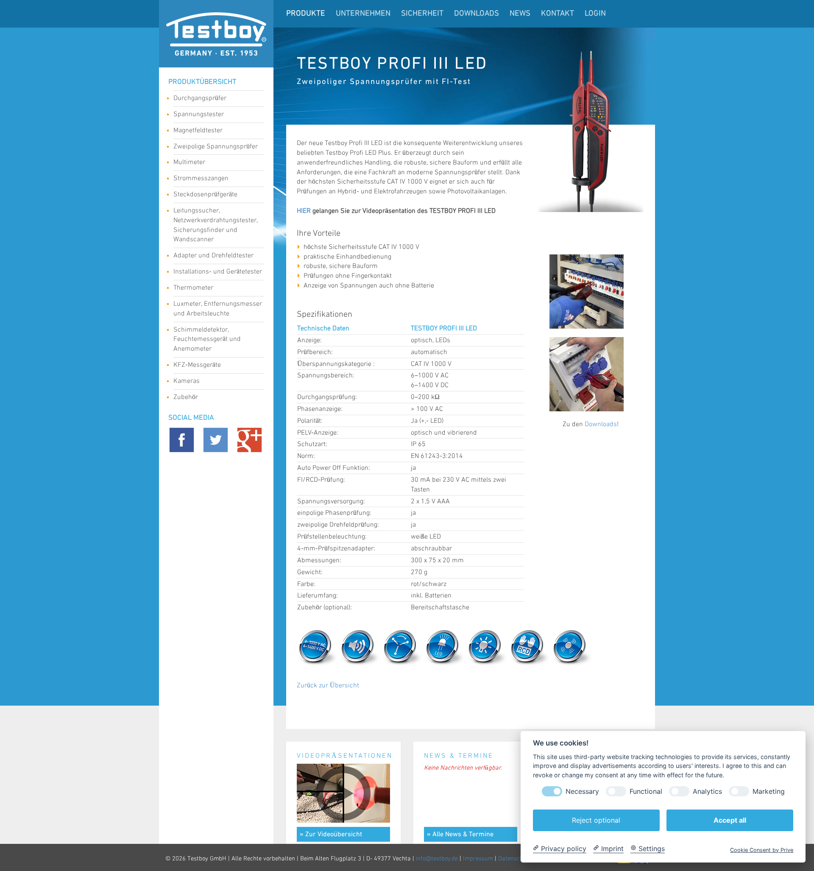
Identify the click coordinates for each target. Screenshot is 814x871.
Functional (646, 791)
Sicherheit (422, 14)
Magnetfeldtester (198, 130)
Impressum (478, 859)
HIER (304, 211)
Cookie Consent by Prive (761, 849)
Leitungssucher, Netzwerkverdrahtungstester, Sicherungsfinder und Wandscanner (215, 225)
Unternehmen (363, 14)
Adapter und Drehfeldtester (213, 255)
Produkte (305, 14)
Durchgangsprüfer (199, 98)
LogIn (595, 14)
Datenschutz (515, 859)
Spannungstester (198, 114)
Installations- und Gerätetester (217, 271)
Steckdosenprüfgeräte (205, 194)
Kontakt (557, 14)
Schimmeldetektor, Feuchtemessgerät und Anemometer (207, 339)
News (520, 14)
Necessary (582, 791)
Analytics (707, 791)
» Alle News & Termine (460, 834)
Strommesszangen (201, 178)
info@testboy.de (437, 859)
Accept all (730, 819)
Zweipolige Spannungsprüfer (215, 146)
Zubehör (185, 397)
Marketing (769, 791)
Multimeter (189, 162)
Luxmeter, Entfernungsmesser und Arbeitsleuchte (217, 309)
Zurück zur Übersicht (328, 685)
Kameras (186, 381)
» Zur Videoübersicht (331, 834)
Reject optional (596, 819)
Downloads (476, 14)
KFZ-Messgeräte (197, 365)
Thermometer (193, 288)
